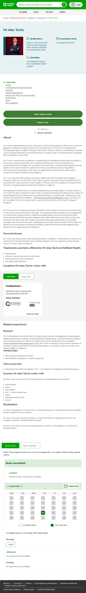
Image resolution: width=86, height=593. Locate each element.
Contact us (17, 583)
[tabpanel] (43, 300)
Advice (62, 12)
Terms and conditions (11, 589)
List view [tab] (11, 276)
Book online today (43, 114)
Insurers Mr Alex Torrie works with (20, 95)
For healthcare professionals (46, 583)
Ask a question (11, 103)
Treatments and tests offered (18, 87)
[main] (43, 297)
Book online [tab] (10, 445)
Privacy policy (29, 589)
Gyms (36, 12)
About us (6, 583)
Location (9, 90)
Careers (28, 583)
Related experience (14, 93)
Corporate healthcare (68, 583)
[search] (41, 4)
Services (49, 12)
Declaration (10, 98)
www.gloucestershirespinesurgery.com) (21, 343)
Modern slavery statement (15, 585)
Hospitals (23, 12)
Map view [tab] (26, 276)
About (8, 85)
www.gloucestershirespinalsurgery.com (50, 197)
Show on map (33, 314)
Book (7, 100)
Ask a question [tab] (30, 445)
